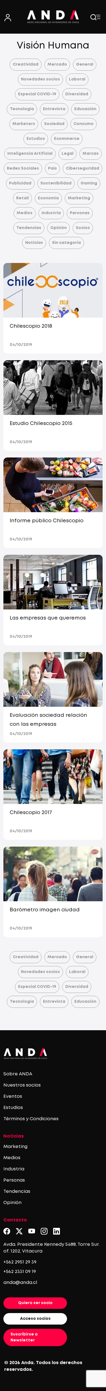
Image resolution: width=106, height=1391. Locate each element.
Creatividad (25, 64)
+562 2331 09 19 (19, 1272)
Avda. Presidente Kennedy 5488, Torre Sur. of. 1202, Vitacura (51, 1247)
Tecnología (22, 109)
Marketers (23, 124)
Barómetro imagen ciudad (45, 910)
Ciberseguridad (82, 168)
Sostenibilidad (56, 183)
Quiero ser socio (35, 1303)
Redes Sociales (23, 168)
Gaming (89, 183)
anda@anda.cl (20, 1283)
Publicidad (20, 183)
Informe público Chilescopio (46, 521)
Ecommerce (66, 138)
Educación (85, 109)
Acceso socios (35, 1318)
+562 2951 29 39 (19, 1262)
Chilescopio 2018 (31, 326)
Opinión (58, 228)
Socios (83, 228)
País (52, 168)
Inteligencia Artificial (30, 153)
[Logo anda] (53, 17)
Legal (67, 153)
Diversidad (76, 94)
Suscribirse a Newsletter (24, 1337)
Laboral (77, 79)
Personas (80, 213)
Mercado (57, 64)
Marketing (79, 198)
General (84, 64)
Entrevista (54, 109)
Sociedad (54, 124)
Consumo (83, 124)
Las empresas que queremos (48, 618)
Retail (22, 198)
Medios (25, 213)
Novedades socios (40, 79)
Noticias (34, 242)
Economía (48, 198)
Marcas (91, 153)
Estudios (36, 138)
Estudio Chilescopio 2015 (41, 423)
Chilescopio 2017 (31, 812)
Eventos (12, 1096)
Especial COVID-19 (37, 94)
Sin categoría (66, 242)
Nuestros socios (22, 1085)
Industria (51, 213)
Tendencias (28, 228)
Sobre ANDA (17, 1074)
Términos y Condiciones (31, 1119)
